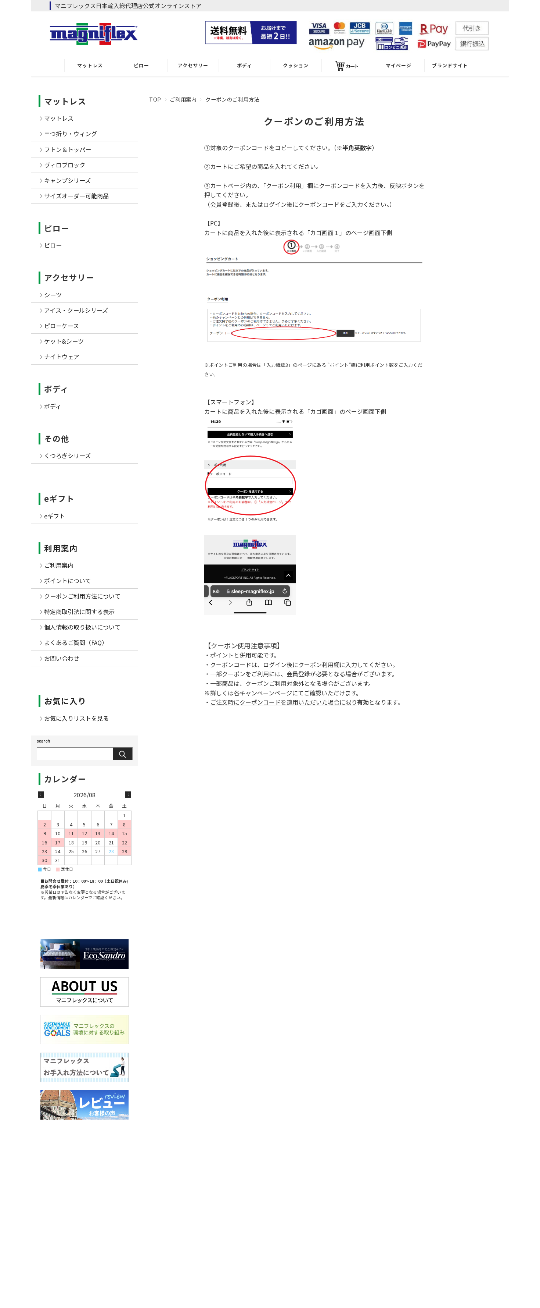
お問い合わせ (61, 658)
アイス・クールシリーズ (76, 310)
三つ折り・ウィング (70, 133)
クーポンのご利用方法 (314, 121)
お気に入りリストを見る (76, 718)
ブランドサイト (450, 65)
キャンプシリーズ (67, 180)
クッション (296, 65)
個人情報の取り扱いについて (82, 627)
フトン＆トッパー (67, 149)
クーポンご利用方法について (82, 596)
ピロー (141, 65)
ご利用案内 (183, 99)
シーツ (53, 294)
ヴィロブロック (64, 164)
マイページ (398, 65)
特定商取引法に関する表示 (79, 611)
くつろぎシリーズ (67, 455)
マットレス (90, 65)
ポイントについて (67, 580)
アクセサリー (193, 65)
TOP (155, 99)
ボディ (244, 65)
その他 (56, 438)
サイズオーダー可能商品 (76, 195)
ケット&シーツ (64, 341)
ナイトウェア (61, 356)
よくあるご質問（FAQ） (76, 642)
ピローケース (61, 325)
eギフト (59, 498)
